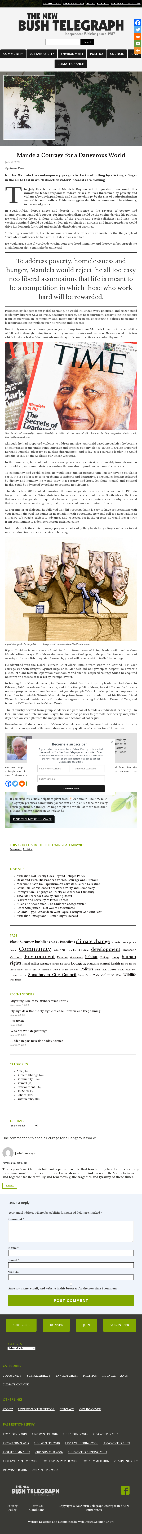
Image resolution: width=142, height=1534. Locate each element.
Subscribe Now (71, 788)
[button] (69, 744)
